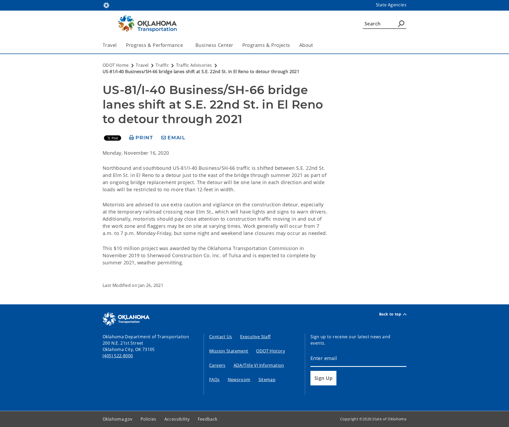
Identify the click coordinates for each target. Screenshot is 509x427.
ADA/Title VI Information (259, 365)
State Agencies (391, 5)
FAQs (214, 379)
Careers (217, 365)
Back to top (390, 314)
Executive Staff (255, 337)
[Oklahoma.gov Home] (106, 4)
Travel (110, 45)
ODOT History (270, 351)
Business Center (214, 45)
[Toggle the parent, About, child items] (315, 45)
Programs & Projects (266, 45)
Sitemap (267, 379)
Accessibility (177, 419)
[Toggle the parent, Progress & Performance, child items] (184, 45)
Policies (148, 419)
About (306, 45)
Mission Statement (228, 351)
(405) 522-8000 (118, 356)
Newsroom (239, 379)
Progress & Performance (154, 45)
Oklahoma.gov (118, 419)
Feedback (207, 419)
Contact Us (220, 337)
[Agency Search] (401, 23)
